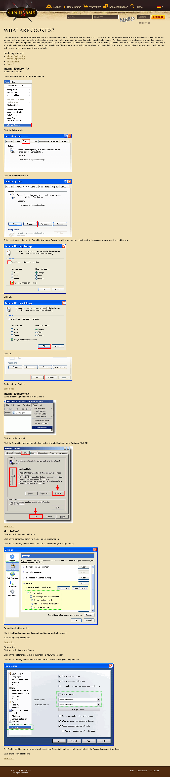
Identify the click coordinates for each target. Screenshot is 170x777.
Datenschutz (142, 770)
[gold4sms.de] (22, 11)
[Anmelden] (158, 17)
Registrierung (144, 23)
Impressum (154, 770)
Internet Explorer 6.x (16, 59)
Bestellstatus (74, 6)
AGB (131, 770)
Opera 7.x (11, 64)
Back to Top (9, 389)
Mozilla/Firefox (13, 61)
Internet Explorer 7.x (16, 56)
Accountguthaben (118, 6)
